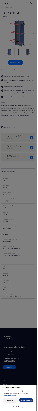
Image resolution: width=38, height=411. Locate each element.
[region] (18, 398)
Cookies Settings (18, 407)
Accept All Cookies (26, 400)
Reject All (10, 400)
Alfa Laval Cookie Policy (10, 395)
